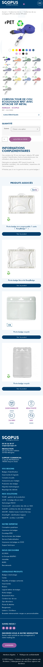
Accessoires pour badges (10, 481)
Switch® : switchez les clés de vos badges (16, 509)
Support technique (8, 545)
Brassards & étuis (8, 596)
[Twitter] (10, 628)
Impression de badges (10, 530)
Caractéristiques (10, 115)
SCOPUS (5, 553)
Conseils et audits (8, 478)
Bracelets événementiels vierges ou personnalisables (20, 613)
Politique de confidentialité (29, 655)
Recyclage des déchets (9, 490)
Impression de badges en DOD (13, 542)
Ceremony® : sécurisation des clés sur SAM (17, 506)
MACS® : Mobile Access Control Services (16, 512)
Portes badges (7, 593)
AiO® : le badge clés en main (12, 500)
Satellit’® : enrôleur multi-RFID (13, 518)
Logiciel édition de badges (11, 590)
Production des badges (10, 484)
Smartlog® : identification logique (14, 515)
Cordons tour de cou (15, 12)
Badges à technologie (9, 575)
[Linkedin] (3, 628)
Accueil (4, 12)
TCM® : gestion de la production (13, 497)
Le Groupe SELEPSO (9, 556)
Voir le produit (21, 234)
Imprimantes (6, 584)
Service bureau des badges (11, 536)
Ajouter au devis (20, 139)
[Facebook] (7, 628)
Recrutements (6, 565)
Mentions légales (9, 655)
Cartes (4, 578)
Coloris (6, 128)
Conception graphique (10, 527)
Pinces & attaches (8, 604)
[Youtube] (14, 628)
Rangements (6, 607)
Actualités (5, 559)
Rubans (4, 587)
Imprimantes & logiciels (10, 475)
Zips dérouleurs (7, 601)
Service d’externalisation (10, 539)
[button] (21, 115)
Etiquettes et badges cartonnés (12, 581)
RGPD (4, 562)
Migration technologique (10, 487)
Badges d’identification (10, 472)
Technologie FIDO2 (8, 503)
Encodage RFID (7, 533)
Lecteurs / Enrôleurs (9, 610)
